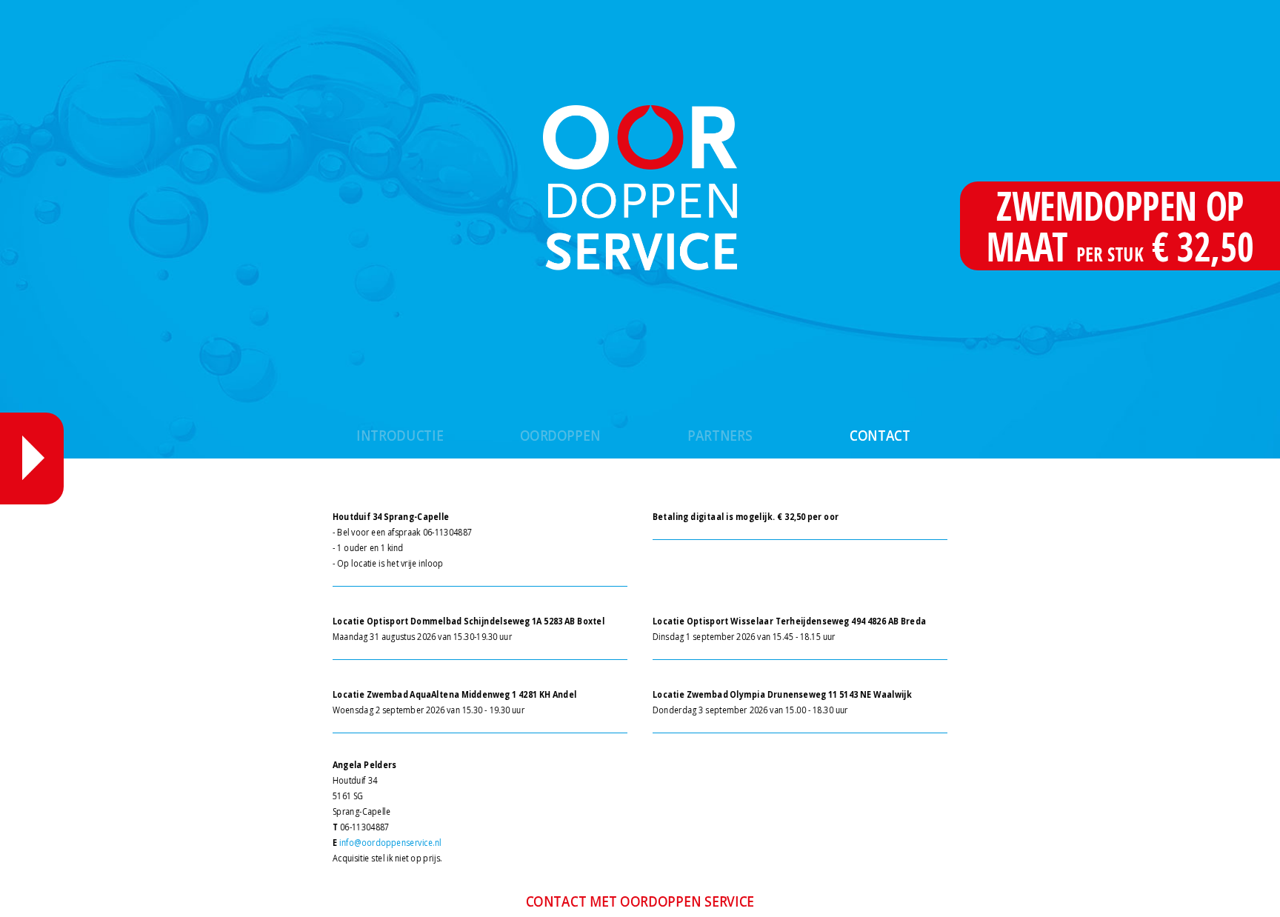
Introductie (400, 435)
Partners (720, 435)
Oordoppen (560, 435)
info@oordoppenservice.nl (390, 842)
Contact (880, 435)
